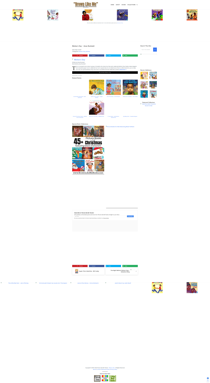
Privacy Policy (114, 369)
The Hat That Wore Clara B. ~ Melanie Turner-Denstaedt (80, 117)
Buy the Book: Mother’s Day (105, 72)
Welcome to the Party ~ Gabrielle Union (96, 116)
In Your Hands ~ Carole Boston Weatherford (113, 117)
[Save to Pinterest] (1, 186)
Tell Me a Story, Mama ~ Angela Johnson (97, 97)
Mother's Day (82, 51)
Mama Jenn (112, 367)
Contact (99, 369)
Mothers (88, 51)
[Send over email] (1, 196)
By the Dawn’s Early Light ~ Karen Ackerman (80, 97)
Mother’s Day (79, 60)
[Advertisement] (105, 32)
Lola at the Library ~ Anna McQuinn (113, 96)
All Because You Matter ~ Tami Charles (130, 96)
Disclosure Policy (120, 22)
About (94, 369)
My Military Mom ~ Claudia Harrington (130, 116)
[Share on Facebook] (1, 189)
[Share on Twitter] (1, 193)
